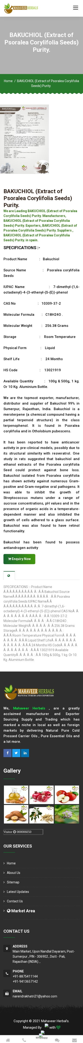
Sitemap (13, 882)
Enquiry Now (21, 559)
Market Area (22, 910)
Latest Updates (18, 892)
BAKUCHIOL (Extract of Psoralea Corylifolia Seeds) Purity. (37, 198)
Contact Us (15, 901)
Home (8, 81)
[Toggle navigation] (76, 7)
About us (13, 873)
